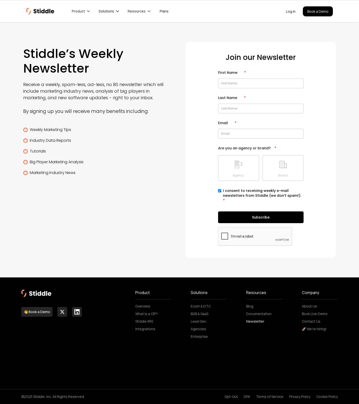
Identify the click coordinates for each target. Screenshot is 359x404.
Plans (164, 11)
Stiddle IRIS (144, 321)
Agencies (198, 329)
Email (227, 123)
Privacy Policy (299, 396)
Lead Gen (198, 321)
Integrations (145, 329)
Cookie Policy (327, 396)
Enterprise (199, 336)
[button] (81, 11)
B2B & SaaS (199, 313)
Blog (249, 306)
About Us (309, 306)
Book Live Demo (314, 313)
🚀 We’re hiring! (314, 329)
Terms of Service (269, 396)
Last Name (232, 98)
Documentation (259, 313)
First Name (232, 72)
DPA (247, 396)
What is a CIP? (146, 313)
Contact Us (311, 321)
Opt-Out (231, 396)
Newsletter (255, 321)
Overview (142, 306)
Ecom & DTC (201, 306)
